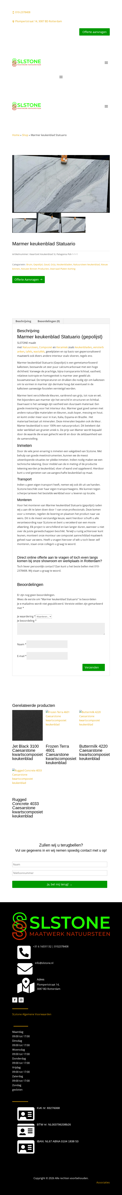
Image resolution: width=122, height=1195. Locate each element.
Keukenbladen (64, 264)
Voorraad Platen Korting (62, 268)
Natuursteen (30, 347)
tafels (29, 351)
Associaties (103, 1182)
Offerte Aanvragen (26, 279)
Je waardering (26, 616)
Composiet (45, 347)
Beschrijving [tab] (23, 321)
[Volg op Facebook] (14, 999)
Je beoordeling (27, 620)
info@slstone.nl (44, 963)
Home (16, 135)
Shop (25, 135)
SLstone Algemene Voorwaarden (31, 1014)
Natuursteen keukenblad (86, 264)
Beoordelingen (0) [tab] (49, 321)
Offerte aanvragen (94, 32)
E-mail (22, 656)
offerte (42, 557)
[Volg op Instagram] (21, 999)
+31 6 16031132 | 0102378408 (50, 946)
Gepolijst (38, 264)
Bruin (29, 264)
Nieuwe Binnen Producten (35, 268)
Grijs (53, 264)
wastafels (39, 351)
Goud (47, 264)
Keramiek (62, 347)
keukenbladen (83, 347)
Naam (21, 644)
